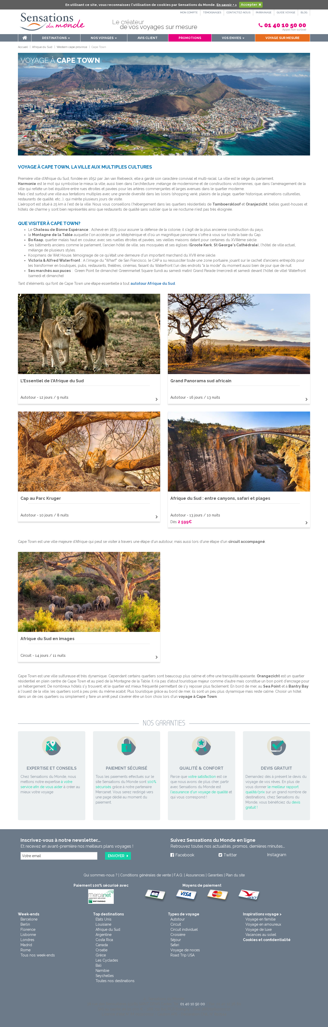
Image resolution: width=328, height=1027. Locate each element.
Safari (174, 945)
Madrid (26, 945)
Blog (304, 12)
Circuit (175, 924)
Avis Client (148, 38)
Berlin (25, 924)
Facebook (184, 855)
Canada (102, 945)
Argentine (103, 935)
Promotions (190, 38)
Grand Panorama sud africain (200, 380)
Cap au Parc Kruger (40, 498)
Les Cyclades (107, 960)
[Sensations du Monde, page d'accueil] (52, 22)
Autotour (177, 919)
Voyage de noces (185, 950)
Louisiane (103, 924)
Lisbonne (28, 935)
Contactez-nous (238, 12)
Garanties (215, 875)
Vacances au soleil (260, 935)
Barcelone (28, 919)
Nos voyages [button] (102, 38)
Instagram (276, 854)
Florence (27, 929)
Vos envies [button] (232, 38)
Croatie (101, 950)
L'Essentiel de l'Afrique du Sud (52, 380)
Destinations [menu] (54, 38)
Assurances (195, 875)
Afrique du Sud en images (47, 638)
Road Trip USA (182, 955)
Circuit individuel (184, 929)
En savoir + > (227, 4)
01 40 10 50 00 (285, 25)
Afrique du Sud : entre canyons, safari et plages (220, 498)
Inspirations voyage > (262, 914)
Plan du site (235, 875)
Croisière (177, 935)
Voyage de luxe (258, 929)
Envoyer (116, 856)
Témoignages (212, 12)
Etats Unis (103, 919)
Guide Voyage (286, 12)
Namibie (102, 971)
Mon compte (189, 12)
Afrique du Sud (108, 929)
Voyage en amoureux (263, 924)
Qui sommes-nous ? (100, 875)
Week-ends (28, 914)
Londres (27, 940)
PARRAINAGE (263, 12)
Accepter (249, 4)
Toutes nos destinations (115, 981)
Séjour (175, 940)
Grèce (101, 955)
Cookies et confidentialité (267, 940)
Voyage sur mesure (282, 38)
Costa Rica (104, 940)
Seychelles (105, 976)
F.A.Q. (178, 875)
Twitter (230, 855)
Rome (25, 950)
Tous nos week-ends (37, 955)
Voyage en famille (260, 919)
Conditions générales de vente (145, 875)
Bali (98, 965)
